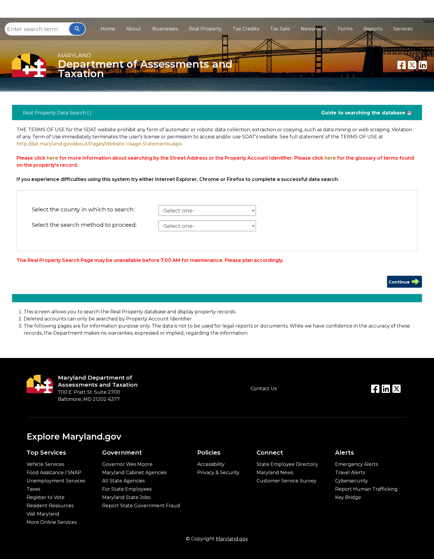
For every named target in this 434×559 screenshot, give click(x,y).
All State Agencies (123, 481)
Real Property (205, 29)
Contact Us (264, 388)
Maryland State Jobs (126, 497)
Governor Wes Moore (127, 464)
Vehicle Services (45, 464)
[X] (412, 65)
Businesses (165, 29)
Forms (345, 29)
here (52, 158)
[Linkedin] (423, 65)
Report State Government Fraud (141, 505)
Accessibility (211, 464)
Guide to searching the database (363, 113)
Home (108, 29)
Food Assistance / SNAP (54, 472)
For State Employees (126, 489)
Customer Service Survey (286, 481)
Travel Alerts (350, 472)
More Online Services (51, 522)
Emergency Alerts (356, 464)
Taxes (33, 489)
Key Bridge (348, 497)
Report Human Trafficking (366, 489)
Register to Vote (46, 497)
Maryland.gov (232, 539)
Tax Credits (246, 29)
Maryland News (275, 472)
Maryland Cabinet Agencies (134, 472)
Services (402, 29)
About (133, 29)
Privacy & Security (218, 472)
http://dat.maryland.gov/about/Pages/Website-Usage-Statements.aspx (99, 144)
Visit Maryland (43, 514)
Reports (372, 29)
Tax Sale (280, 29)
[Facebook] (401, 65)
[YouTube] (386, 388)
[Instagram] (396, 388)
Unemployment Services (56, 481)
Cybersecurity (351, 481)
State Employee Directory (287, 464)
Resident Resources (50, 505)
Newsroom (314, 29)
